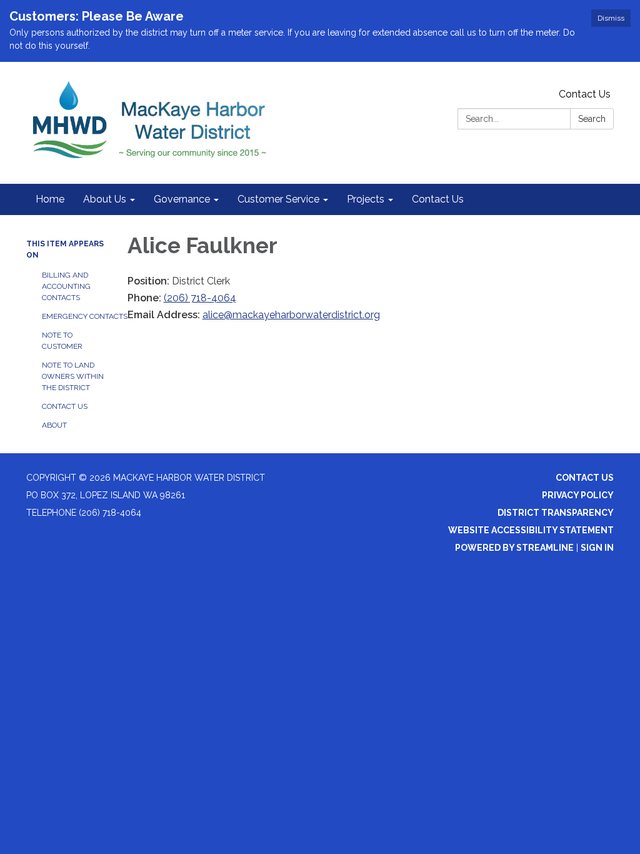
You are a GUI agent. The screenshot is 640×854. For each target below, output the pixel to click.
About (54, 425)
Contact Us (585, 94)
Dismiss (611, 18)
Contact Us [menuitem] (438, 199)
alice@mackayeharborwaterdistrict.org (291, 315)
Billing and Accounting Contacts (66, 286)
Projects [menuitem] (365, 199)
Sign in (597, 548)
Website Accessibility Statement (531, 530)
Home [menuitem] (50, 199)
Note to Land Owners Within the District (73, 376)
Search (592, 119)
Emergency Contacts (75, 316)
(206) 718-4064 (200, 298)
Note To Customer (62, 341)
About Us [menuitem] (104, 199)
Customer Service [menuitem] (278, 199)
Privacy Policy (578, 495)
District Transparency (556, 513)
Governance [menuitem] (182, 199)
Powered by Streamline (514, 548)
